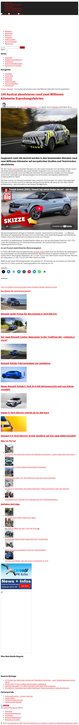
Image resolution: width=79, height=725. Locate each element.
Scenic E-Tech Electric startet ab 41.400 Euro (25, 412)
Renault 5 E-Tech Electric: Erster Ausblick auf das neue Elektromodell (38, 435)
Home (3, 89)
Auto (3, 287)
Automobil (9, 33)
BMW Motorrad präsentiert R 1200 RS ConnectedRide (25, 550)
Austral (15, 169)
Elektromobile (10, 39)
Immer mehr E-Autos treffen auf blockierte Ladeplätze (25, 467)
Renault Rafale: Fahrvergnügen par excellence (25, 363)
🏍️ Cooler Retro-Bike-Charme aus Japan (20, 518)
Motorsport (9, 44)
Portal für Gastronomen (14, 700)
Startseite (8, 3)
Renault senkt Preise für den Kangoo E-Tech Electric (29, 313)
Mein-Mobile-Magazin (28, 107)
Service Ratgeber (11, 42)
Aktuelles (8, 31)
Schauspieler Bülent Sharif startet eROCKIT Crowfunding (26, 539)
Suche (22, 47)
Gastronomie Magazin (13, 702)
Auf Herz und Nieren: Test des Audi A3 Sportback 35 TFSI (26, 561)
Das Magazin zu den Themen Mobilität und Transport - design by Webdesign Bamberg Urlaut (42, 723)
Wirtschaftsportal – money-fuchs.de (19, 696)
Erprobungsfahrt (20, 287)
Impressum (9, 7)
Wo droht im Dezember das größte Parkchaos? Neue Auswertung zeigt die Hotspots (37, 489)
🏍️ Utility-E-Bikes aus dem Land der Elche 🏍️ (22, 528)
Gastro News (10, 698)
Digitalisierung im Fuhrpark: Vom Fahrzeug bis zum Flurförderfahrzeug (31, 500)
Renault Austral (39, 252)
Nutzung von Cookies (13, 10)
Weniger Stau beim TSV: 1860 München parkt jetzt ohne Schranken (30, 478)
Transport (8, 37)
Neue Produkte (33, 287)
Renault (10, 89)
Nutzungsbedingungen (13, 8)
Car (6, 287)
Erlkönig (11, 287)
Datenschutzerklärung (13, 5)
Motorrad (8, 35)
